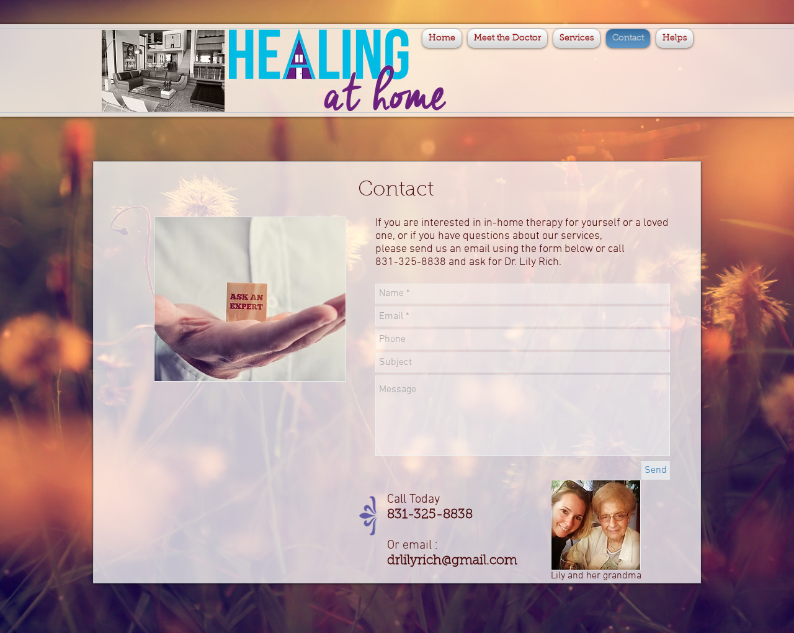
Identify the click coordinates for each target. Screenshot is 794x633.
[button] (673, 38)
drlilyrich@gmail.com (452, 560)
